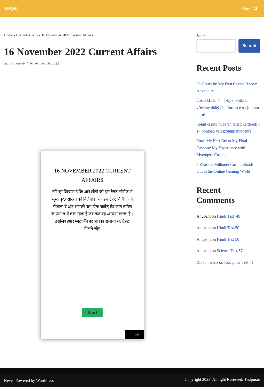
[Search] (256, 8)
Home (8, 35)
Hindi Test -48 (228, 216)
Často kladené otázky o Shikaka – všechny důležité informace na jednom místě (227, 107)
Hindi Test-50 (228, 228)
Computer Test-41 (239, 262)
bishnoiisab (17, 63)
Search (202, 36)
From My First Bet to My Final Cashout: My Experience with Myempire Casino (221, 147)
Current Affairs (27, 35)
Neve (8, 380)
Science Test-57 (230, 251)
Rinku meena (207, 262)
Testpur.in (252, 379)
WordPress (45, 380)
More (245, 8)
